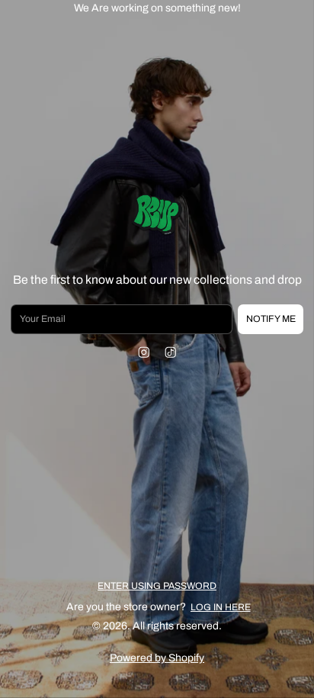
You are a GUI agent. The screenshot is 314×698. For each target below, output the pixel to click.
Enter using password (157, 586)
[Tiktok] (170, 352)
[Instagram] (143, 352)
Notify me (271, 319)
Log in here (221, 607)
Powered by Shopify (157, 658)
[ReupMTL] (157, 216)
